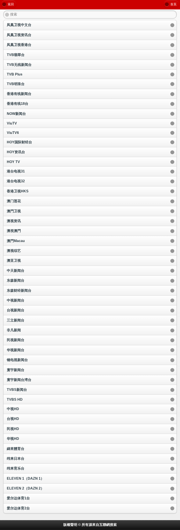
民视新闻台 (15, 340)
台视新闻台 (15, 310)
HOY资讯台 (16, 152)
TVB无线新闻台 (19, 65)
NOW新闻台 (16, 114)
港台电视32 (16, 181)
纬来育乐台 (15, 468)
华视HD (13, 438)
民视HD (13, 429)
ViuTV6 (13, 133)
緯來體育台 (15, 449)
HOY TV (13, 162)
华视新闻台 (15, 350)
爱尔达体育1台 (18, 498)
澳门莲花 (14, 201)
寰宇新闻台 (15, 370)
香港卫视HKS (18, 191)
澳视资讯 (14, 221)
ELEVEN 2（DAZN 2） (25, 488)
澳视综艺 (14, 251)
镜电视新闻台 (17, 360)
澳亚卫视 (14, 260)
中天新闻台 (15, 270)
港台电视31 (16, 171)
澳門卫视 (14, 211)
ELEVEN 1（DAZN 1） (25, 478)
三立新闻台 (15, 320)
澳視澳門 (14, 231)
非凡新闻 (14, 330)
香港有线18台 (17, 103)
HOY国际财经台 (19, 142)
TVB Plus (14, 74)
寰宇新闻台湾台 (19, 380)
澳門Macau (16, 241)
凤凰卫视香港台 (19, 45)
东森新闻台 (15, 280)
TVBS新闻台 (17, 389)
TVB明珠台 (16, 84)
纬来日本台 (15, 458)
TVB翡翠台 (16, 55)
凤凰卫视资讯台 (19, 35)
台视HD (13, 419)
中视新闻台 (15, 300)
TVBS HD (15, 399)
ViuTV (12, 123)
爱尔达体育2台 (18, 508)
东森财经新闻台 (19, 290)
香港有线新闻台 (19, 94)
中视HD (13, 409)
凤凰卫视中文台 (19, 25)
